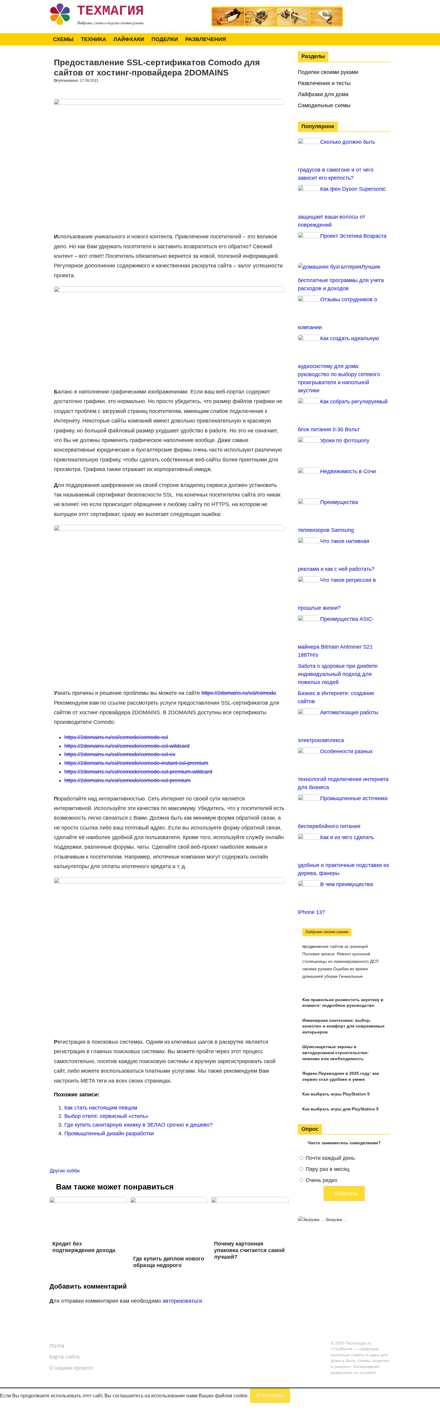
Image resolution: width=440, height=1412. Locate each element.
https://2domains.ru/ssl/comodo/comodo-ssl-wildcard (126, 746)
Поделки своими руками (328, 72)
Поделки (164, 39)
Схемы (63, 39)
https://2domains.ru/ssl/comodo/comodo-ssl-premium (127, 780)
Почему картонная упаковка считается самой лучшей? (249, 1250)
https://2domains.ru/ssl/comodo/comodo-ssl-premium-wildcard (138, 772)
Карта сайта (64, 1357)
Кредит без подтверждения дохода (83, 1247)
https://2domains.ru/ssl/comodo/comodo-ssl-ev (119, 754)
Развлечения (205, 39)
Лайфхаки (128, 39)
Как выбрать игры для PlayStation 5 (340, 1109)
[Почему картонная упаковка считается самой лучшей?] (250, 1200)
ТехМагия (110, 11)
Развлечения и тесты (324, 83)
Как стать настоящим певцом (100, 1108)
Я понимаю (270, 1396)
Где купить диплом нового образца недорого (168, 1262)
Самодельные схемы (324, 105)
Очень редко (321, 1180)
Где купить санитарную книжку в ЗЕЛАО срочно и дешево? (138, 1125)
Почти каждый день (330, 1158)
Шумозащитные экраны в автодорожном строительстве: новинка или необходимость (335, 1052)
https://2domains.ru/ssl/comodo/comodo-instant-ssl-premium (136, 763)
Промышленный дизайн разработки (109, 1133)
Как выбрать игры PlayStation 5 (336, 1094)
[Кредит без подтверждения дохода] (88, 1200)
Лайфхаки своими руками (326, 932)
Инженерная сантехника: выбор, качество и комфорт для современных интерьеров (343, 1026)
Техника (93, 39)
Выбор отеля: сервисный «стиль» (106, 1116)
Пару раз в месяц (327, 1169)
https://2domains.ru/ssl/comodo (238, 693)
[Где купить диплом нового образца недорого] (169, 1200)
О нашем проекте (71, 1368)
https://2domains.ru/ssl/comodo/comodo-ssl (116, 737)
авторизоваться (182, 1301)
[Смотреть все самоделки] (277, 9)
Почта (56, 1346)
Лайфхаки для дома (323, 94)
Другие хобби (65, 1170)
